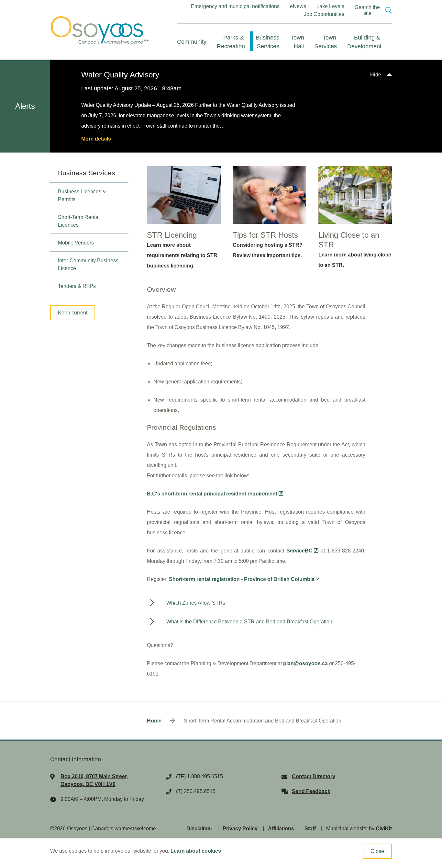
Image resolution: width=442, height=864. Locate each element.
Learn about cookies (196, 851)
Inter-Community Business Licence (88, 264)
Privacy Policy (240, 828)
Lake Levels (330, 6)
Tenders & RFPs (77, 286)
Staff (310, 828)
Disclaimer (199, 828)
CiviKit (384, 828)
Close (377, 851)
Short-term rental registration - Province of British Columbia (242, 579)
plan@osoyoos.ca (305, 663)
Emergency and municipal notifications (235, 6)
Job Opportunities (324, 14)
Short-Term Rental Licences (79, 221)
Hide (375, 74)
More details (96, 139)
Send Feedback (311, 791)
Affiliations (281, 828)
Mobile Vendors (76, 242)
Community (191, 42)
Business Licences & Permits (82, 195)
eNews (298, 6)
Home (154, 720)
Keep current (72, 312)
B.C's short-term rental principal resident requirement (212, 493)
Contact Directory (313, 776)
